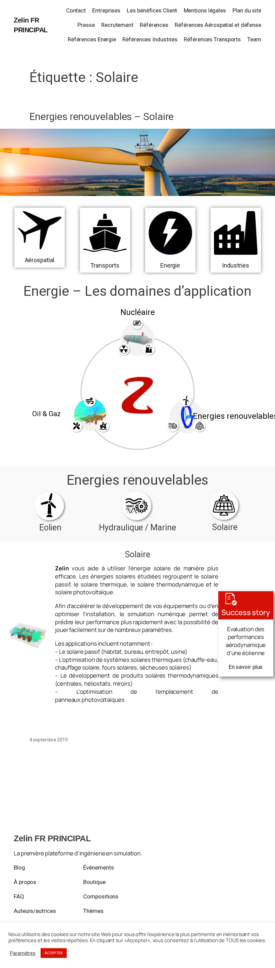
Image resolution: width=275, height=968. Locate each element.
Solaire (224, 527)
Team (254, 39)
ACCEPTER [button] (54, 953)
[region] (137, 382)
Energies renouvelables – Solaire (102, 116)
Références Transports (212, 39)
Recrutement (117, 25)
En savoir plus (246, 666)
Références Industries (149, 39)
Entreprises (106, 10)
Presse (86, 25)
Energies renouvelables (138, 480)
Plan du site (246, 10)
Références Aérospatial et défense (218, 25)
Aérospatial (39, 260)
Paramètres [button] (23, 953)
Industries (235, 265)
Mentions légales (205, 10)
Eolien (50, 527)
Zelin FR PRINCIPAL (52, 838)
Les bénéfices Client (152, 10)
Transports (104, 265)
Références (154, 25)
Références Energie (92, 39)
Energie (170, 265)
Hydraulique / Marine (137, 527)
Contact (76, 10)
